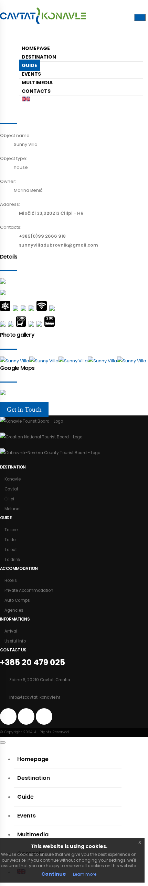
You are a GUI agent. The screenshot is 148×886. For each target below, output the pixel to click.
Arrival (10, 631)
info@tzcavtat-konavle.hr (34, 697)
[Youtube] (123, 16)
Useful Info (15, 641)
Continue (53, 874)
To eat (10, 549)
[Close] (3, 742)
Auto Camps (17, 600)
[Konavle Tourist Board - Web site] (31, 421)
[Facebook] (101, 16)
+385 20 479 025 (32, 662)
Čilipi (9, 499)
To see (11, 530)
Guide (29, 65)
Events (31, 74)
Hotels (10, 580)
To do (9, 539)
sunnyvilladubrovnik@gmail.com (58, 245)
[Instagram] (112, 16)
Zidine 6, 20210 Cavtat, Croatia (39, 680)
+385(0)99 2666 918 (42, 236)
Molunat (12, 509)
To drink (12, 559)
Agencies (13, 610)
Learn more (84, 874)
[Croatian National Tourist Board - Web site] (41, 437)
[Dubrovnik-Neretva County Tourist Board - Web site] (50, 453)
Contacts (36, 91)
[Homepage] (43, 17)
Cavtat (11, 489)
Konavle (12, 479)
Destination (39, 56)
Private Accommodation (28, 590)
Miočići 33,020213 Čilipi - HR (51, 213)
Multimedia (37, 82)
